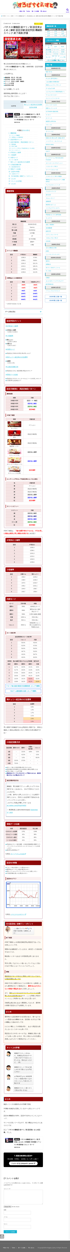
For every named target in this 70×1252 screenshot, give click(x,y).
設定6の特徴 (33, 107)
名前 (5, 1210)
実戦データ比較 (15, 169)
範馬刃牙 (48, 231)
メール (5, 1217)
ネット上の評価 (15, 181)
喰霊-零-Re (49, 72)
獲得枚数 (12, 144)
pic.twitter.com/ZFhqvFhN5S (16, 805)
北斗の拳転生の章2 (51, 248)
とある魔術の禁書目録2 (52, 81)
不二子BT (48, 271)
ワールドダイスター (51, 95)
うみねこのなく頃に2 (52, 238)
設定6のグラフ (14, 173)
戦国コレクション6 (51, 108)
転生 (62, 46)
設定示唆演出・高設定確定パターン (21, 142)
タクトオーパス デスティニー (54, 163)
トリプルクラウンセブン (53, 208)
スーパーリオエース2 (52, 169)
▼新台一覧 (22, 11)
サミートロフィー (14, 150)
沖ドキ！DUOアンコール (53, 267)
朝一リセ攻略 (35, 11)
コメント (7, 1188)
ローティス (49, 118)
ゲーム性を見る (10, 311)
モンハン (48, 54)
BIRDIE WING (50, 144)
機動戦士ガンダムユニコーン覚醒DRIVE (55, 180)
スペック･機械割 (14, 135)
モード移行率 (13, 159)
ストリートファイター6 (52, 98)
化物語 (48, 277)
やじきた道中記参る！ (52, 78)
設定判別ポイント (15, 139)
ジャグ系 (62, 57)
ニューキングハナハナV (52, 254)
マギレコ (62, 54)
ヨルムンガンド (50, 198)
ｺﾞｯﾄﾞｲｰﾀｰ (55, 50)
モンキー (48, 57)
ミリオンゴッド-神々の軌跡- (54, 176)
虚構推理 (48, 201)
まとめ (12, 178)
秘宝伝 (48, 261)
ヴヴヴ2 (55, 54)
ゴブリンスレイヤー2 (52, 234)
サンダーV (49, 218)
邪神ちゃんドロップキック (53, 85)
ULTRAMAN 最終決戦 (52, 111)
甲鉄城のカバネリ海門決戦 (53, 214)
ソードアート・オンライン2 (54, 141)
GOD (62, 52)
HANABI (48, 241)
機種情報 (12, 133)
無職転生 (48, 264)
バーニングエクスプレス (53, 291)
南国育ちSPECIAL (51, 121)
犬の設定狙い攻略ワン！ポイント (21, 176)
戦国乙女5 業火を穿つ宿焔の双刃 (55, 138)
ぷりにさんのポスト (18, 914)
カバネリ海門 (48, 46)
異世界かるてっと (51, 204)
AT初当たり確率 (15, 152)
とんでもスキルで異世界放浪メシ (55, 91)
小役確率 (12, 155)
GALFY (48, 151)
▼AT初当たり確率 (11, 326)
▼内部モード (10, 349)
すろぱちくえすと (51, 1247)
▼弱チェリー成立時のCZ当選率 (16, 357)
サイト (5, 1224)
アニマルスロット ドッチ (53, 185)
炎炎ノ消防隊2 (50, 224)
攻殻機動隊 (49, 228)
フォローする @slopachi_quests (22, 1163)
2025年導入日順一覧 (55, 296)
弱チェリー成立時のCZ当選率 (33, 104)
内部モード (13, 157)
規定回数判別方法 (14, 167)
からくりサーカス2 (51, 105)
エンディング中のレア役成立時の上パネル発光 (21, 148)
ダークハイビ (49, 131)
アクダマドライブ (51, 191)
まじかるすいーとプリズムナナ (55, 281)
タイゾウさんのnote (17, 854)
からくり (55, 52)
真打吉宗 (48, 195)
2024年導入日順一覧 (55, 300)
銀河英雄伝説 (49, 284)
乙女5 (62, 50)
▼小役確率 (9, 336)
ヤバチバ (48, 115)
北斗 (55, 46)
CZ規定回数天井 (15, 164)
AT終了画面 (13, 146)
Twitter (28, 11)
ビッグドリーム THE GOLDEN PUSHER (54, 159)
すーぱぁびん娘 (50, 88)
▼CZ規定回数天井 (11, 367)
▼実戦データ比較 (11, 375)
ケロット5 (49, 124)
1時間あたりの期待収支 (16, 137)
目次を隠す (25, 130)
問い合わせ (43, 11)
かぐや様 (48, 52)
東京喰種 (48, 50)
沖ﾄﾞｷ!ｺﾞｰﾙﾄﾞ (55, 57)
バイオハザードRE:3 (52, 166)
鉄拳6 (47, 251)
